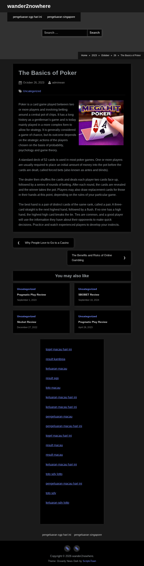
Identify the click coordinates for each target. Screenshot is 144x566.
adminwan (58, 82)
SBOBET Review (88, 294)
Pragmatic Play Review (31, 294)
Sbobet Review (26, 322)
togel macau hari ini (59, 349)
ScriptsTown (89, 561)
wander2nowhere (29, 6)
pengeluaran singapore (61, 16)
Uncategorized (32, 91)
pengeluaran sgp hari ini (27, 16)
